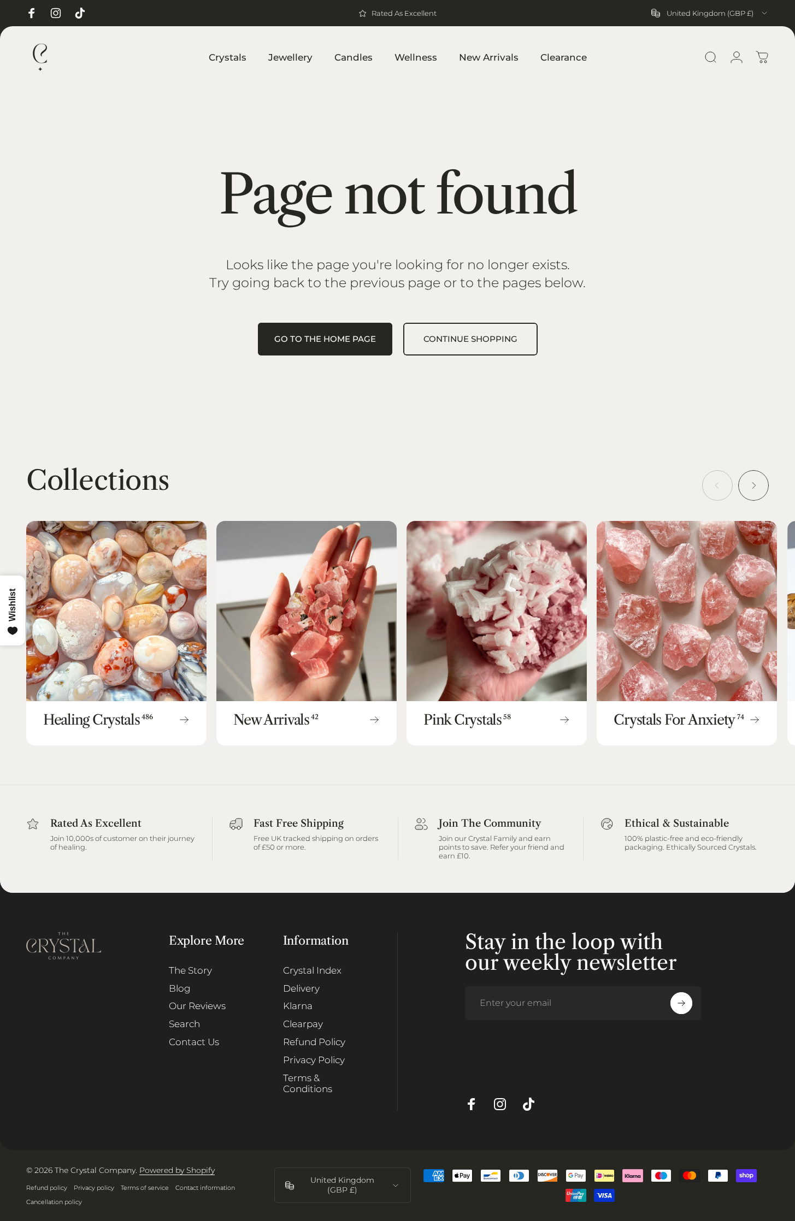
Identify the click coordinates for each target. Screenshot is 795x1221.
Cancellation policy (54, 1202)
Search (184, 1024)
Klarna (298, 1006)
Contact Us (194, 1042)
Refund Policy (314, 1042)
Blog (180, 988)
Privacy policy (94, 1188)
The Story (190, 970)
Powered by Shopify (177, 1170)
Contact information (205, 1188)
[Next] (753, 485)
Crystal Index (312, 970)
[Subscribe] (681, 1003)
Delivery (301, 988)
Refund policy (46, 1188)
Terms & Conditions (307, 1083)
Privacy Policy (314, 1059)
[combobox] (710, 13)
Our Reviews (197, 1006)
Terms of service (145, 1188)
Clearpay (303, 1024)
